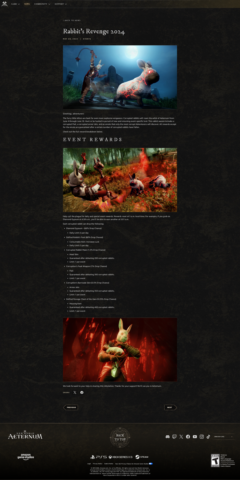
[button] (120, 77)
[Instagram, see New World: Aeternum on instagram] (202, 437)
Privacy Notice (97, 463)
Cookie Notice (108, 463)
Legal (89, 463)
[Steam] (142, 457)
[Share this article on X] (74, 392)
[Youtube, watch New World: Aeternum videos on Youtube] (195, 437)
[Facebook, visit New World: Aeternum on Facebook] (188, 437)
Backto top (120, 437)
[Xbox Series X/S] (120, 457)
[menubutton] (224, 436)
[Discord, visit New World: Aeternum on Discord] (168, 436)
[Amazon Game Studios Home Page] (26, 457)
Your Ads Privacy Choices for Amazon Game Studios (132, 464)
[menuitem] (15, 4)
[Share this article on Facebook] (81, 392)
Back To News (73, 20)
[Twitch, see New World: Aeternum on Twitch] (174, 437)
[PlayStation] (98, 457)
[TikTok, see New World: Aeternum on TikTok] (208, 437)
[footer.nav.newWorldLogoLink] (25, 434)
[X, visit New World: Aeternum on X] (181, 437)
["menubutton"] (15, 4)
